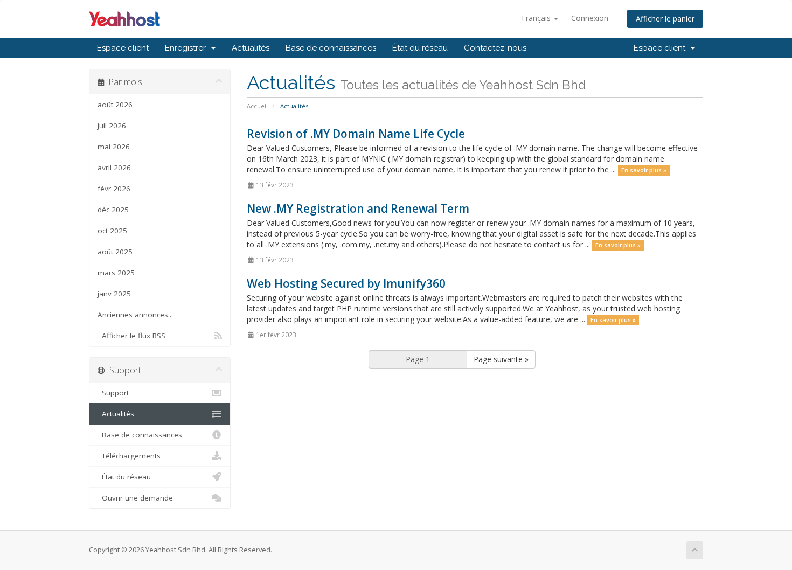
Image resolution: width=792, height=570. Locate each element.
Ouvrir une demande (135, 498)
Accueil (257, 106)
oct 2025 (112, 230)
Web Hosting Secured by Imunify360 (346, 283)
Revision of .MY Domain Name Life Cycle (356, 133)
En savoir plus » (643, 170)
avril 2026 (114, 167)
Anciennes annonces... (135, 314)
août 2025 (115, 251)
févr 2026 (114, 188)
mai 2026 (114, 146)
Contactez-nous (495, 48)
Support (113, 393)
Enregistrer (187, 48)
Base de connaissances (331, 48)
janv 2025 (114, 293)
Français (537, 18)
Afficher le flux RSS (131, 335)
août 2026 (115, 104)
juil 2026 (112, 125)
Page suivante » (501, 359)
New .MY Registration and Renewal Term (358, 208)
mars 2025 (116, 272)
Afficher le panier (665, 18)
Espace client (123, 48)
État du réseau (420, 48)
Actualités (250, 48)
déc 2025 (113, 209)
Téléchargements (129, 456)
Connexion (589, 18)
